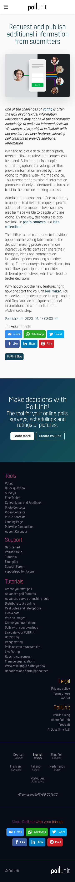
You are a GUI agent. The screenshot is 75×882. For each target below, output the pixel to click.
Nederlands (57, 768)
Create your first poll (18, 589)
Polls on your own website (22, 647)
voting (47, 110)
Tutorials (11, 557)
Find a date (12, 613)
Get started (12, 547)
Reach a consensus (17, 657)
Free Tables (12, 498)
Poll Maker (53, 292)
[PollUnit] (59, 870)
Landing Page (14, 522)
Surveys (10, 493)
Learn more (22, 436)
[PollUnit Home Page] (38, 8)
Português (37, 780)
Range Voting (14, 642)
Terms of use (61, 693)
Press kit (64, 725)
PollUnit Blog (14, 356)
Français (15, 768)
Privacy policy (60, 689)
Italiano (35, 768)
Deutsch (18, 756)
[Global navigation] (6, 6)
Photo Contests (15, 507)
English (37, 756)
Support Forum (14, 567)
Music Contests (15, 517)
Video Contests (15, 512)
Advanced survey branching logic (27, 599)
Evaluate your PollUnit (19, 632)
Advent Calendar (16, 532)
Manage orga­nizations (20, 661)
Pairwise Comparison (19, 527)
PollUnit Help (13, 552)
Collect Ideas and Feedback (23, 503)
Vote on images (15, 618)
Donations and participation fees (26, 671)
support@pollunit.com (19, 571)
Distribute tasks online (20, 603)
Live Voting (12, 652)
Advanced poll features (20, 594)
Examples (11, 562)
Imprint (65, 698)
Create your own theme (20, 623)
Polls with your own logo (21, 628)
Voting (9, 483)
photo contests (34, 222)
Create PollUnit (50, 436)
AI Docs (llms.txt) (59, 729)
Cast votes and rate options (23, 608)
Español (56, 756)
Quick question (15, 488)
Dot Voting (12, 637)
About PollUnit (60, 720)
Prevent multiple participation (25, 666)
